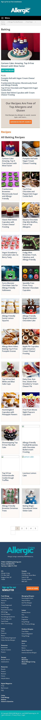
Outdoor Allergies (27, 629)
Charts (3, 676)
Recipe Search (5, 659)
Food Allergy (5, 596)
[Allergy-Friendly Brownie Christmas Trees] (10, 496)
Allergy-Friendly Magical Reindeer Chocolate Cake (30, 318)
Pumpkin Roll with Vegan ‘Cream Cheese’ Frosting (18, 79)
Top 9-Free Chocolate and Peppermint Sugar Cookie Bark (19, 89)
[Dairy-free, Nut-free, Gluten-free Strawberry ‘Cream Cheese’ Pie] (31, 369)
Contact (24, 664)
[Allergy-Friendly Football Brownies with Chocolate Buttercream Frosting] (31, 433)
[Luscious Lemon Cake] (31, 463)
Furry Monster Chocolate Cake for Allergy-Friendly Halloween (10, 286)
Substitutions (5, 662)
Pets (23, 615)
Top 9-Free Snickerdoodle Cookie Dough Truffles (8, 476)
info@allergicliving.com (13, 562)
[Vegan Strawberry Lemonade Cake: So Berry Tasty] (10, 242)
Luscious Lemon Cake (29, 474)
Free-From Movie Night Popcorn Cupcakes (30, 412)
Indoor (24, 610)
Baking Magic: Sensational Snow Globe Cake (30, 508)
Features (3, 601)
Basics (3, 603)
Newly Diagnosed (6, 605)
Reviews (3, 674)
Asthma (24, 641)
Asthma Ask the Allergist (29, 653)
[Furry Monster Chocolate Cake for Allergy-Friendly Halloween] (10, 273)
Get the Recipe (8, 70)
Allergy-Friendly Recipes (15, 22)
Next (13, 532)
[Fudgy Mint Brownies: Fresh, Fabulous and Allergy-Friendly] (31, 242)
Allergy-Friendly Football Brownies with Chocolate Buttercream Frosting (30, 447)
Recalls (3, 669)
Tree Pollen (25, 631)
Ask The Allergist (27, 603)
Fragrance (25, 619)
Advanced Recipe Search (20, 122)
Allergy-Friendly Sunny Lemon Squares (8, 318)
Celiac (3, 629)
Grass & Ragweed (27, 634)
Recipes (3, 657)
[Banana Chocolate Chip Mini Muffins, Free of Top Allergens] (31, 210)
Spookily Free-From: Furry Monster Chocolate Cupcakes (30, 286)
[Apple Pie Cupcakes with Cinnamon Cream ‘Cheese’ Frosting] (31, 336)
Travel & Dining (26, 605)
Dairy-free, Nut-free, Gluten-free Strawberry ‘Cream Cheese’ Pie (30, 382)
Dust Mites (25, 617)
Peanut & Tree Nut (6, 610)
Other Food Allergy (6, 623)
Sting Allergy (25, 636)
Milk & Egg (4, 612)
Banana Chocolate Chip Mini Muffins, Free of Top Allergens (30, 223)
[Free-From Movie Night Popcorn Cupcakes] (31, 400)
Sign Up (32, 588)
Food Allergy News (6, 598)
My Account (4, 688)
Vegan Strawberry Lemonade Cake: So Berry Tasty (10, 254)
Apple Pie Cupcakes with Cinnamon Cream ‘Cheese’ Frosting (31, 350)
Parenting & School (27, 598)
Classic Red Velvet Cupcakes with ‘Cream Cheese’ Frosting (18, 94)
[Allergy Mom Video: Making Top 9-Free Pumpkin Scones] (10, 336)
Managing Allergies (28, 596)
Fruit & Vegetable (6, 619)
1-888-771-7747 (12, 566)
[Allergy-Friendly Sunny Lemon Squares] (10, 306)
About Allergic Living (28, 662)
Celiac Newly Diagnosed (8, 638)
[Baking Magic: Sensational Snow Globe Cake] (31, 496)
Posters (3, 652)
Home (3, 22)
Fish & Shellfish (5, 614)
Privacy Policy (16, 715)
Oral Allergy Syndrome (8, 617)
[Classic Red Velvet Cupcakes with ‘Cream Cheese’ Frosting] (10, 210)
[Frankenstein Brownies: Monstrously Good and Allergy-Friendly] (10, 179)
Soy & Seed (4, 621)
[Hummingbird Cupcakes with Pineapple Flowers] (10, 400)
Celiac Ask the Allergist (8, 640)
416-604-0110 (10, 564)
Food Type (29, 22)
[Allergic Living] (20, 10)
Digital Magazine (6, 683)
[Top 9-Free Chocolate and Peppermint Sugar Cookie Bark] (31, 179)
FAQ (2, 690)
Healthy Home (26, 612)
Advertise (25, 660)
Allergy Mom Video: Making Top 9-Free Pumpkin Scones (10, 348)
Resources (4, 645)
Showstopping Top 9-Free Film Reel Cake (10, 444)
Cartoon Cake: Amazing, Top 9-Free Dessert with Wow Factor (17, 64)
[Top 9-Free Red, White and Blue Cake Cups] (10, 369)
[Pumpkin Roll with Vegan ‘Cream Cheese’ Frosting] (31, 149)
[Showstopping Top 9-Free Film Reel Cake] (10, 433)
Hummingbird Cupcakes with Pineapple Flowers (9, 412)
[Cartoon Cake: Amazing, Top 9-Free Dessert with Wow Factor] (10, 149)
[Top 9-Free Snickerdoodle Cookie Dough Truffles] (10, 463)
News (2, 631)
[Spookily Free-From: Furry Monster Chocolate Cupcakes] (31, 273)
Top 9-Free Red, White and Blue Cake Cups (8, 381)
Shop (2, 686)
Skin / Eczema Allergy (28, 624)
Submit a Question (7, 701)
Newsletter (4, 647)
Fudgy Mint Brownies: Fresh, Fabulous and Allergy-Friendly (30, 256)
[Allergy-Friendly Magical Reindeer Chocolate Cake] (31, 306)
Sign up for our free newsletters (11, 2)
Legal (23, 715)
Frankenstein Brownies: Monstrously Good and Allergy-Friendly (19, 84)
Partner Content (6, 650)
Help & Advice (26, 601)
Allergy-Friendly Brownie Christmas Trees (10, 508)
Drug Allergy (25, 622)
